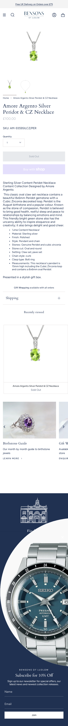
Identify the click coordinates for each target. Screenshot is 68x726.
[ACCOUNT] (54, 15)
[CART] (63, 15)
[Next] (63, 426)
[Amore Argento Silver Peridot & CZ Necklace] (10, 86)
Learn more (11, 458)
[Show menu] (5, 15)
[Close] (62, 537)
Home (6, 98)
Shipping (12, 298)
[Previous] (4, 426)
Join (34, 715)
